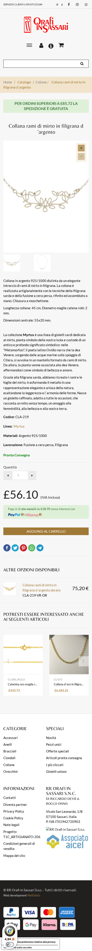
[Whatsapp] (86, 4)
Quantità (10, 467)
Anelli (7, 744)
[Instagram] (77, 4)
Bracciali (9, 751)
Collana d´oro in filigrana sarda (69, 684)
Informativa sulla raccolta (18, 947)
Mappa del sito (14, 856)
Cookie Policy (13, 818)
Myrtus (19, 426)
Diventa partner (15, 805)
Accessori (10, 738)
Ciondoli (9, 758)
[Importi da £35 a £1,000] (40, 514)
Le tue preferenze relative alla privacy (35, 941)
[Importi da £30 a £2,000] (22, 514)
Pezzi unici (53, 744)
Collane (42, 82)
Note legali (11, 825)
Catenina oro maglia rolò (23, 684)
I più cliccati (54, 765)
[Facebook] (68, 4)
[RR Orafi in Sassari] (46, 25)
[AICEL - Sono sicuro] (65, 829)
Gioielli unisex (56, 771)
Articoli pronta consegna (64, 758)
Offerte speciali (57, 751)
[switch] (10, 944)
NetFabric (33, 895)
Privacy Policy (13, 811)
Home (7, 82)
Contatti (9, 798)
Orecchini (10, 771)
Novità (51, 738)
